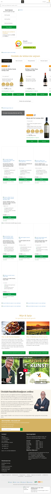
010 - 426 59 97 (5, 444)
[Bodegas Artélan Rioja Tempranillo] (45, 79)
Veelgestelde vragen (6, 469)
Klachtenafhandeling (6, 467)
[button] (3, 84)
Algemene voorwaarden (36, 474)
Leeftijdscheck (45, 474)
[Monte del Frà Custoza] (46, 127)
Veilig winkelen (22, 474)
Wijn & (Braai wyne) (36, 337)
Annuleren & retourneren (7, 466)
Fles (7, 94)
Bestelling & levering (6, 463)
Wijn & (11, 337)
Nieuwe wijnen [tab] (44, 60)
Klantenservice (15, 474)
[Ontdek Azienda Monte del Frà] (13, 114)
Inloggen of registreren (6, 474)
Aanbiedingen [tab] (6, 60)
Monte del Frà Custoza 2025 (35, 118)
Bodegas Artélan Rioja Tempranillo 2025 (31, 69)
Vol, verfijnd (28, 76)
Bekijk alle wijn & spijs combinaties (38, 352)
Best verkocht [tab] (19, 60)
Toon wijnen (9, 27)
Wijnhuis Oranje (41, 436)
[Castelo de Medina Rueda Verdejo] (21, 79)
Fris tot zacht (29, 121)
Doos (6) (18, 94)
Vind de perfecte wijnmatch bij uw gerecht (14, 352)
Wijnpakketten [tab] (31, 60)
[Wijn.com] (22, 1)
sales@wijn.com (5, 446)
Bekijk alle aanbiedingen (25, 101)
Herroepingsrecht (28, 476)
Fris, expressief (6, 76)
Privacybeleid (4, 470)
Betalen (3, 464)
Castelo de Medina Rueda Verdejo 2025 (9, 69)
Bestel (9, 179)
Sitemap (28, 474)
